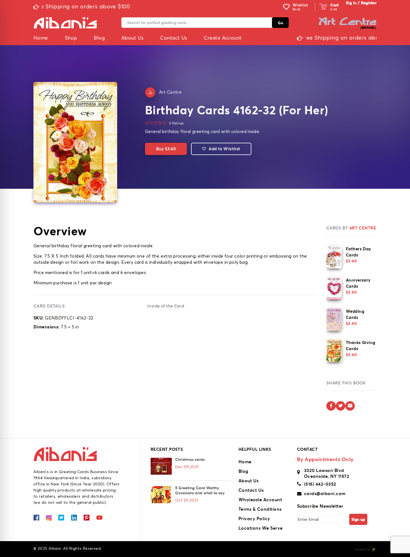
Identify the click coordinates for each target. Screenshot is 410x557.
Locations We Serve (260, 528)
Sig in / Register (361, 2)
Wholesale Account (260, 499)
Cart (334, 5)
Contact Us (251, 490)
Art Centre (170, 92)
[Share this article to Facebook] (331, 406)
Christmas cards (190, 459)
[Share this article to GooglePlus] (350, 406)
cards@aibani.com (325, 493)
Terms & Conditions (260, 509)
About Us (248, 480)
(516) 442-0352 (320, 484)
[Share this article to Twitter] (340, 406)
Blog (243, 471)
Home (245, 461)
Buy (166, 148)
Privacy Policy (254, 518)
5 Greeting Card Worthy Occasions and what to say (200, 490)
